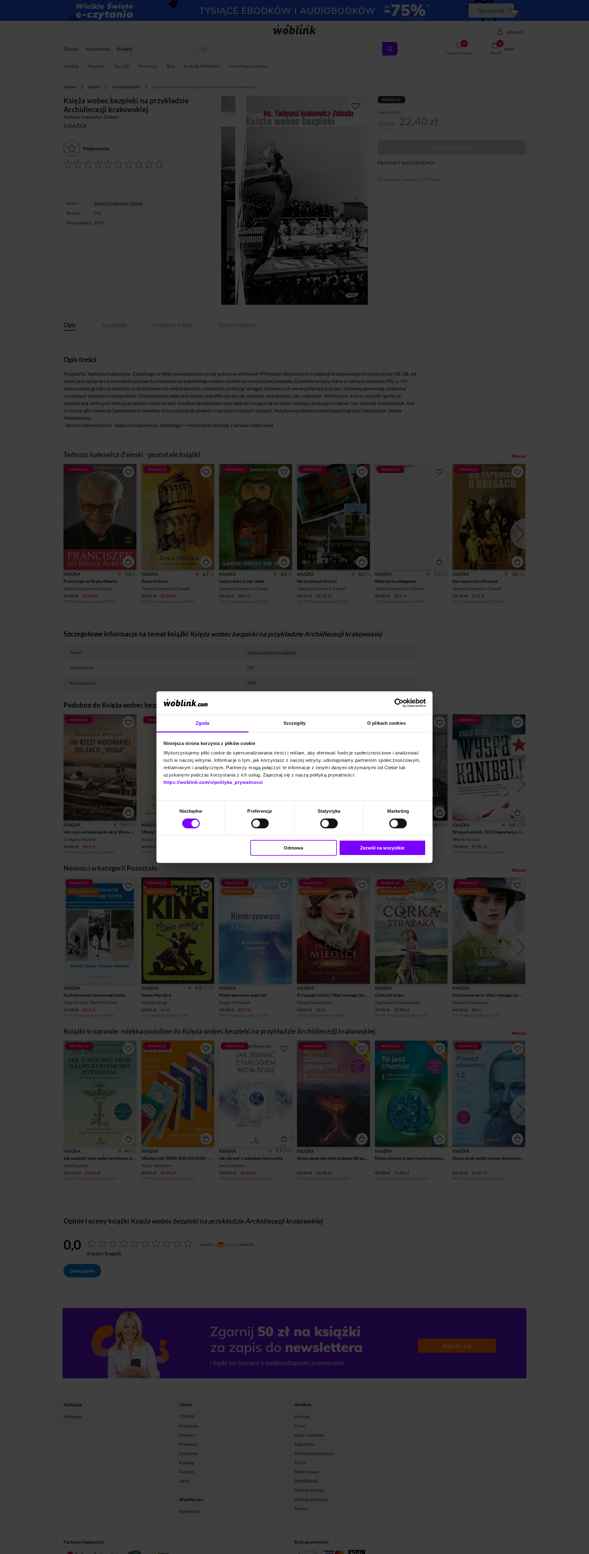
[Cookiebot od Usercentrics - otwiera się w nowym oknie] (399, 703)
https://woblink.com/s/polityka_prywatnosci (213, 782)
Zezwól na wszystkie (382, 847)
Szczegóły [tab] (294, 723)
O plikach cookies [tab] (386, 723)
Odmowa (293, 847)
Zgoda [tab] (203, 723)
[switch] (260, 823)
